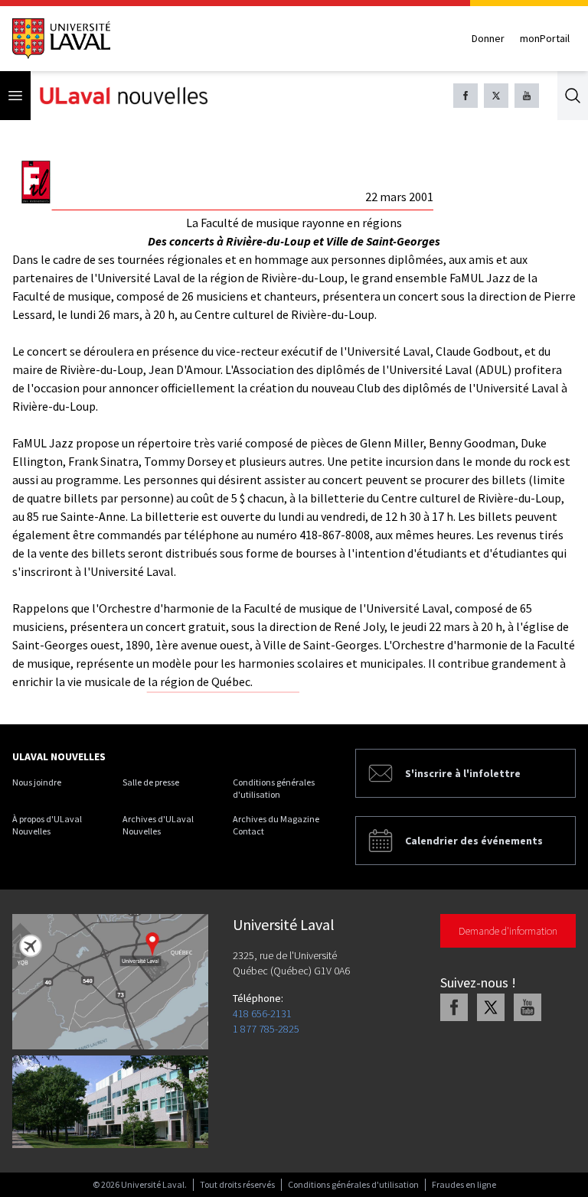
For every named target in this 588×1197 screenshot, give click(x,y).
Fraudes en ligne (464, 1184)
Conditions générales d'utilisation (274, 788)
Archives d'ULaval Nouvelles (158, 825)
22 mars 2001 (399, 196)
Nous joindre (36, 782)
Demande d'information (508, 931)
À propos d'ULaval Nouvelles (47, 825)
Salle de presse (150, 782)
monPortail (545, 38)
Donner (488, 38)
